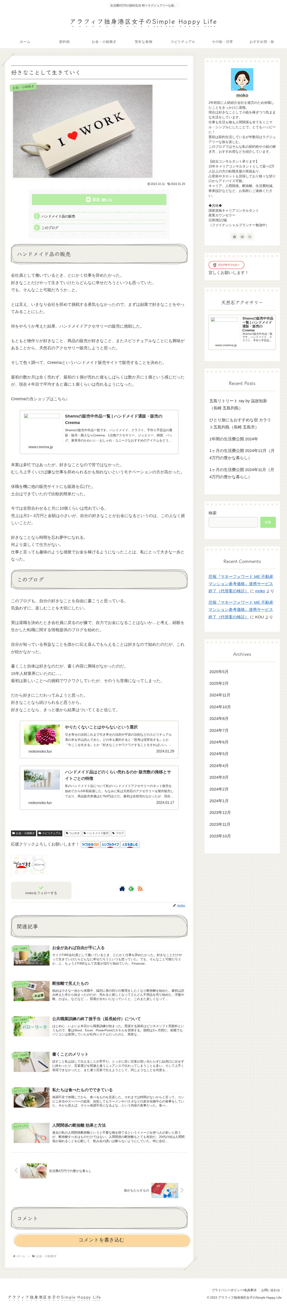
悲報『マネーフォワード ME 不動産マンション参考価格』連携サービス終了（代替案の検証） (241, 583)
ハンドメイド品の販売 (58, 216)
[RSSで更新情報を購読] (140, 888)
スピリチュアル (51, 833)
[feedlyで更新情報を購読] (131, 888)
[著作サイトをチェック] (122, 888)
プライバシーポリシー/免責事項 (234, 1290)
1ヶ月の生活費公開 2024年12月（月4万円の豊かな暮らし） (242, 454)
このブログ (49, 228)
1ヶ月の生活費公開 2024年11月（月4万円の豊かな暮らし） (241, 473)
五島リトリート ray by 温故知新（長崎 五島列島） (238, 404)
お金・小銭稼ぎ (25, 833)
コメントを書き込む (101, 1240)
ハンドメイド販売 (98, 833)
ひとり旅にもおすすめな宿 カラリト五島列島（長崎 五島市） (240, 423)
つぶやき (74, 833)
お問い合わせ (270, 1290)
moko (242, 95)
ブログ (120, 833)
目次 (96, 200)
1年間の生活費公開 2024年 (233, 439)
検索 (213, 513)
